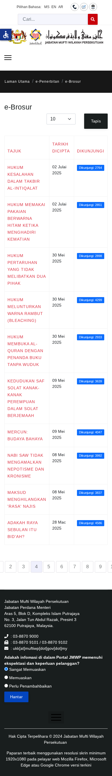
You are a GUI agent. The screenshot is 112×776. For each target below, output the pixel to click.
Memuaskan (20, 677)
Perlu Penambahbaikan (30, 686)
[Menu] (7, 57)
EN (53, 7)
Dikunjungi (90, 151)
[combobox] (53, 19)
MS (46, 7)
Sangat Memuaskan (27, 669)
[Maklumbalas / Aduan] (83, 7)
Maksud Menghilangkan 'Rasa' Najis (26, 499)
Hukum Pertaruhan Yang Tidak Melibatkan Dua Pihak (26, 269)
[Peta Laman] (93, 7)
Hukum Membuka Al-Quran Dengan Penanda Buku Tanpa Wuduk (25, 351)
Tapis (96, 121)
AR (60, 7)
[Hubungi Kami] (74, 7)
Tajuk (14, 151)
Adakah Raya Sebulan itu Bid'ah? (22, 529)
